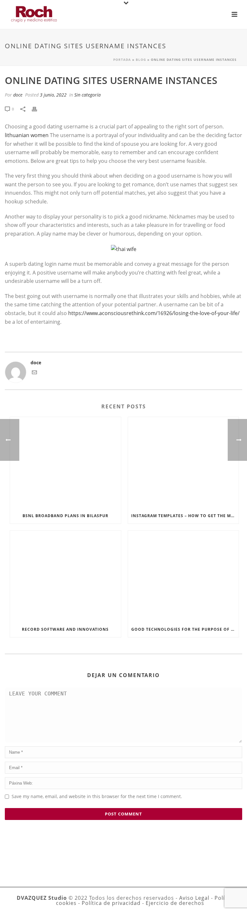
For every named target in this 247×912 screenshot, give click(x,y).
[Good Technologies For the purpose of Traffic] (183, 576)
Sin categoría (87, 95)
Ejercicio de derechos (175, 903)
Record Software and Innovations (65, 629)
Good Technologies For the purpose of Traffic (185, 629)
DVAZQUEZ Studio (42, 897)
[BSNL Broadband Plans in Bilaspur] (65, 462)
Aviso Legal (194, 897)
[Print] (37, 108)
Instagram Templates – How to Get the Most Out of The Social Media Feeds (185, 515)
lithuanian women (27, 135)
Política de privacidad (111, 903)
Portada (122, 59)
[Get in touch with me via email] (34, 373)
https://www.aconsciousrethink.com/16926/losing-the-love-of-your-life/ (154, 313)
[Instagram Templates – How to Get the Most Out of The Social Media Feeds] (183, 462)
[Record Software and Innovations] (65, 576)
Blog (141, 59)
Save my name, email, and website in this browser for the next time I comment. (97, 796)
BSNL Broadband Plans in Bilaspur (65, 515)
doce (18, 95)
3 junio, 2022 (53, 95)
